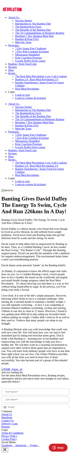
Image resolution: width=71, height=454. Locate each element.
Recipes (12, 67)
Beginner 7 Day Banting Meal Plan (34, 36)
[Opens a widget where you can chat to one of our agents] (58, 448)
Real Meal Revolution (27, 88)
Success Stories (23, 20)
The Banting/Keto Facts (28, 26)
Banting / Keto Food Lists (22, 63)
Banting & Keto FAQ (27, 39)
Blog (11, 70)
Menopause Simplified (27, 54)
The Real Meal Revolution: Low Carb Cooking (41, 76)
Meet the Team (23, 42)
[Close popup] (4, 450)
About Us (13, 17)
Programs (13, 45)
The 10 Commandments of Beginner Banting (39, 32)
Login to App (22, 94)
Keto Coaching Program (28, 57)
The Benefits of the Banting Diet (33, 29)
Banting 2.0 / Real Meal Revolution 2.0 (36, 79)
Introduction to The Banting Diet (33, 23)
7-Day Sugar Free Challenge (30, 48)
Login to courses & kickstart (30, 98)
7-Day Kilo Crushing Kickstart (32, 51)
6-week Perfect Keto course (30, 60)
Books (11, 73)
